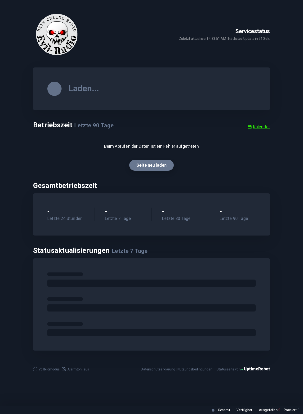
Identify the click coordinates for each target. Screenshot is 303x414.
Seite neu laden (151, 165)
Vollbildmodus (49, 369)
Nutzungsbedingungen (195, 369)
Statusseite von (229, 369)
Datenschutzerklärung (158, 369)
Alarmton (78, 369)
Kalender (261, 126)
